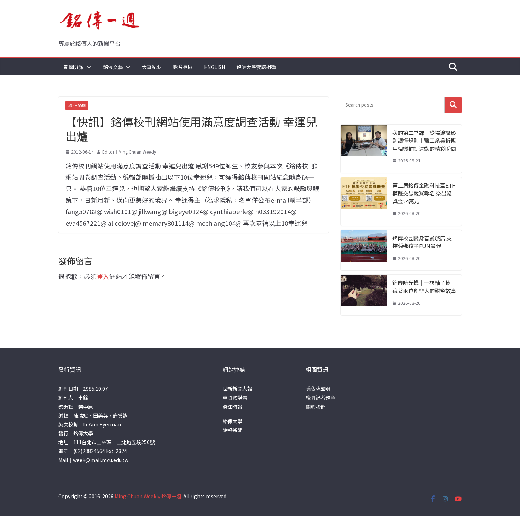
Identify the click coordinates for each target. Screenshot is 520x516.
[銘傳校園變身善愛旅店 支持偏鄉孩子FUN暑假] (364, 250)
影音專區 (183, 66)
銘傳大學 (232, 421)
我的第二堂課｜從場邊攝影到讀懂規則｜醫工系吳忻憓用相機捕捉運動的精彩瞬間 (424, 140)
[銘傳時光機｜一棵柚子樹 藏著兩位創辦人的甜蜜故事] (364, 295)
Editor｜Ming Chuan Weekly (129, 152)
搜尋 (453, 105)
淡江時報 (232, 406)
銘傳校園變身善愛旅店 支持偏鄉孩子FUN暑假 (422, 242)
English (214, 66)
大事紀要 (152, 66)
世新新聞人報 (237, 388)
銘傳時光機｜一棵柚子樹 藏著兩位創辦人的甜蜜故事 (424, 286)
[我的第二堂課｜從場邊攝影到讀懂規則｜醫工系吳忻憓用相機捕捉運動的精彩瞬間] (364, 149)
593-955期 (77, 105)
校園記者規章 (320, 397)
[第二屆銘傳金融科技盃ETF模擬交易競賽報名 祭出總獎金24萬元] (364, 201)
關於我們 (315, 406)
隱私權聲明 (318, 388)
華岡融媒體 (235, 397)
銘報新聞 (232, 430)
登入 (103, 276)
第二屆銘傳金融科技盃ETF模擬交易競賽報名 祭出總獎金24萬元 (423, 193)
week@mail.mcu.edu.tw (100, 460)
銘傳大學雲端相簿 (256, 66)
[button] (88, 67)
